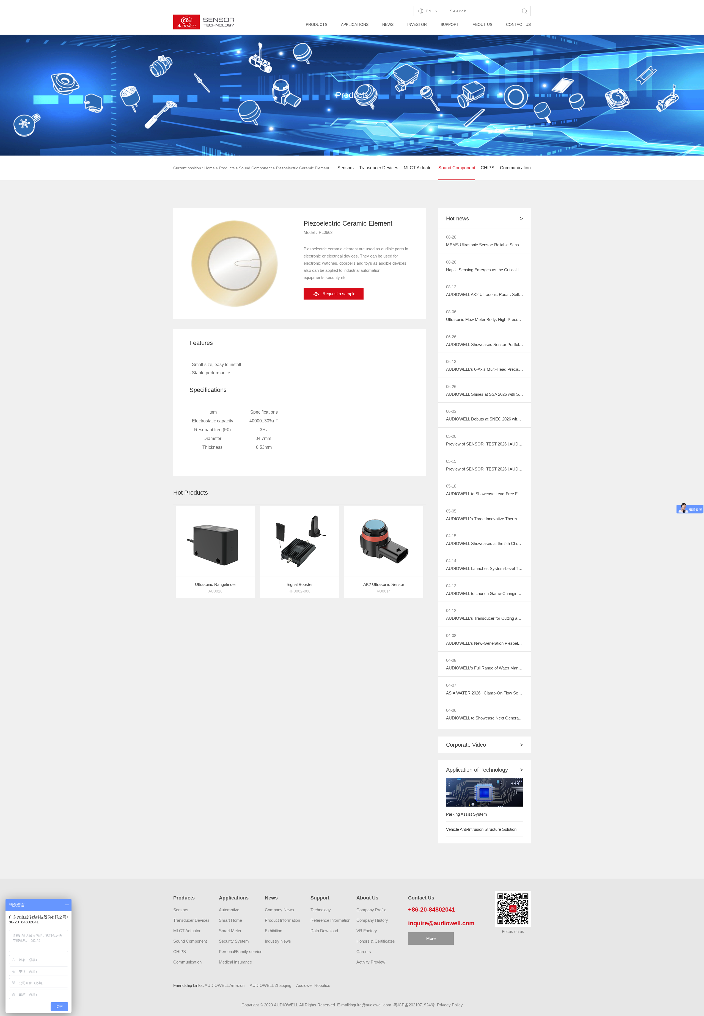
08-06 (451, 311)
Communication (515, 167)
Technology (320, 909)
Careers (363, 951)
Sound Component (255, 168)
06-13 (451, 361)
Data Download (324, 930)
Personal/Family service (240, 951)
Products (227, 168)
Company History (372, 920)
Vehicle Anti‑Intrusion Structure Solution (481, 829)
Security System (234, 941)
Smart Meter (230, 930)
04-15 (451, 535)
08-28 (451, 237)
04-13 (451, 585)
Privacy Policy (450, 1005)
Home (209, 168)
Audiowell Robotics (313, 985)
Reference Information (330, 920)
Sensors (345, 167)
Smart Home (230, 920)
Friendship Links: (188, 985)
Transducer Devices (378, 167)
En (428, 11)
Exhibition (273, 930)
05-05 (451, 511)
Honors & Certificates (375, 941)
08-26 (451, 262)
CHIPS (487, 167)
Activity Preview (370, 962)
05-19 (451, 461)
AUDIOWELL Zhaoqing (270, 985)
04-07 (451, 685)
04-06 (451, 710)
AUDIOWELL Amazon (224, 985)
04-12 (451, 610)
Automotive (229, 909)
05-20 (451, 436)
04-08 (451, 635)
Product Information (282, 920)
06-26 (451, 336)
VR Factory (366, 930)
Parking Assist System (466, 814)
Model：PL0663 (318, 232)
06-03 (451, 411)
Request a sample (339, 293)
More (431, 938)
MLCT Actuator (418, 167)
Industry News (278, 941)
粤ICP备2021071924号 (414, 1005)
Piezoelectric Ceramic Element (302, 168)
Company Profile (371, 909)
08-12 (451, 286)
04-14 (451, 560)
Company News (279, 909)
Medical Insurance (235, 962)
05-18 (451, 486)
